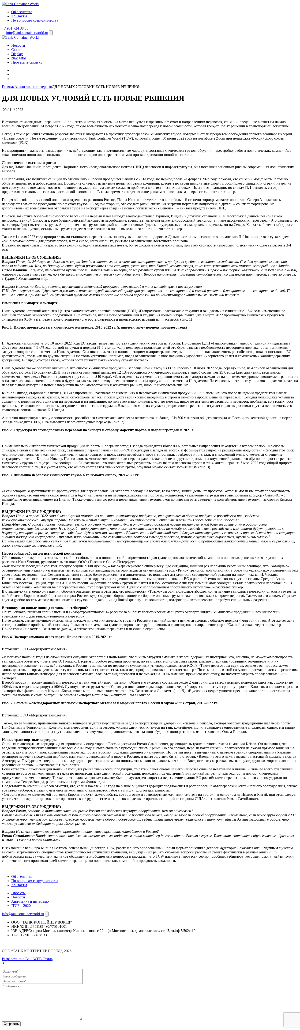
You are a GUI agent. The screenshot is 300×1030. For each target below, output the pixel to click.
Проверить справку (26, 62)
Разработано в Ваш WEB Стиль (27, 959)
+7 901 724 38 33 (15, 28)
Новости (18, 45)
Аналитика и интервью (30, 901)
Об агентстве (21, 12)
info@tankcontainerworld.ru (27, 33)
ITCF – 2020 (21, 906)
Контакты (19, 16)
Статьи (16, 50)
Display (17, 54)
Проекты (18, 893)
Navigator (18, 58)
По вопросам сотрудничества (34, 20)
